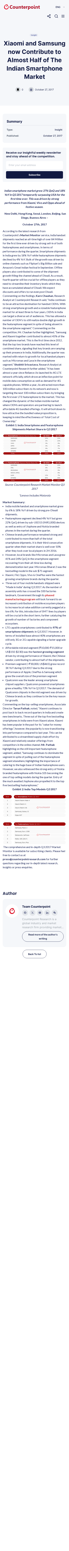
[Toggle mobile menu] (63, 16)
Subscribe (34, 174)
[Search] (56, 16)
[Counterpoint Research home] (15, 7)
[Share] (49, 16)
